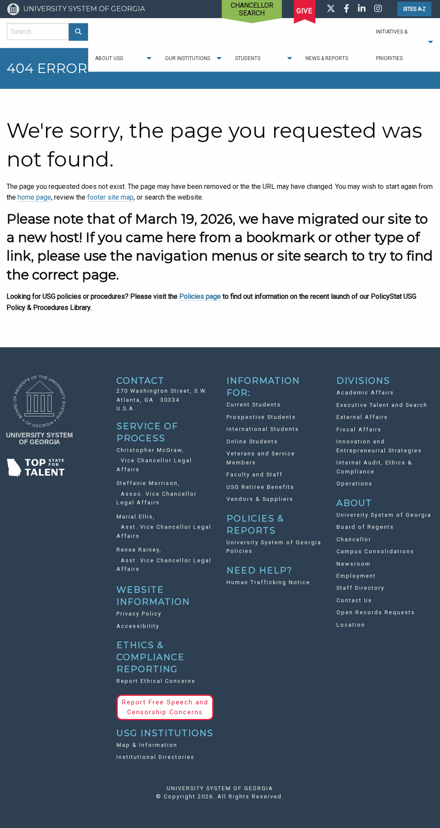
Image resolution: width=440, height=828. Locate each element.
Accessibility (137, 626)
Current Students (253, 404)
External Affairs (362, 417)
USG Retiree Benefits (260, 487)
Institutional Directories (155, 757)
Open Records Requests (375, 612)
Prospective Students (261, 417)
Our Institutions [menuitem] (187, 58)
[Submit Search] (78, 32)
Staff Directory (360, 588)
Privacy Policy (139, 613)
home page (34, 197)
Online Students (252, 441)
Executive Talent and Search (382, 405)
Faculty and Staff (254, 474)
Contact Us (354, 600)
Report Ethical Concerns (156, 681)
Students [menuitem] (247, 58)
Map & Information (146, 745)
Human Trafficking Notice (268, 582)
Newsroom (353, 564)
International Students (262, 429)
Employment (356, 576)
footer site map (110, 197)
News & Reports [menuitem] (327, 58)
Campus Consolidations (375, 551)
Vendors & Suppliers (259, 499)
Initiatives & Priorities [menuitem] (391, 45)
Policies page (200, 296)
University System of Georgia (383, 515)
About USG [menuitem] (109, 58)
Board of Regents (365, 527)
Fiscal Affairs (359, 429)
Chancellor (353, 539)
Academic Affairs (365, 392)
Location (350, 625)
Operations (354, 483)
